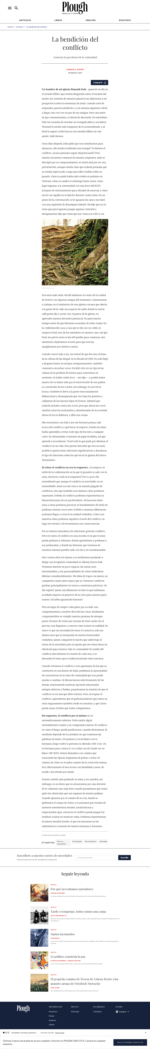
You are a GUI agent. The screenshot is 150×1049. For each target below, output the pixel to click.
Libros (58, 20)
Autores (52, 1020)
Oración (91, 20)
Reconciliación (91, 841)
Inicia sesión (59, 1033)
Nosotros (125, 20)
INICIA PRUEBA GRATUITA (130, 1042)
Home (10, 27)
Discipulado (77, 841)
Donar (51, 1016)
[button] (10, 8)
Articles (19, 27)
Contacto (97, 1011)
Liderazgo (103, 841)
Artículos (25, 20)
